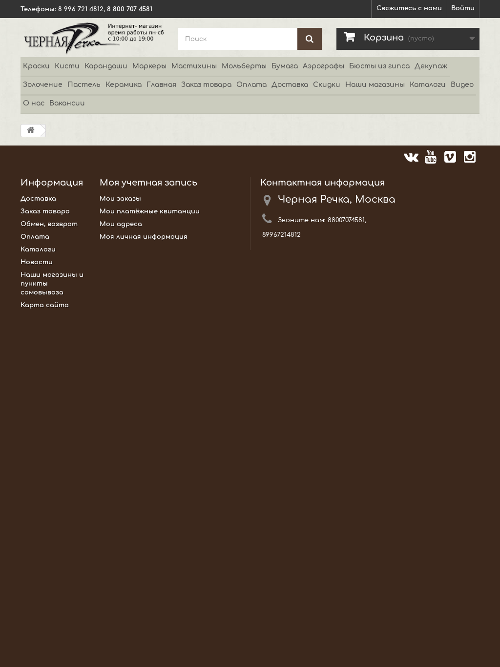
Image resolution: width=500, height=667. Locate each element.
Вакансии (67, 103)
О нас (33, 103)
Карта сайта (45, 305)
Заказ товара (206, 84)
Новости (37, 262)
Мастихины (194, 66)
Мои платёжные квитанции (150, 211)
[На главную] (30, 131)
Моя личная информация (144, 236)
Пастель (84, 84)
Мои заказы (120, 198)
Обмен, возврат (49, 224)
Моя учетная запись (148, 183)
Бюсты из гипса (379, 66)
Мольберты (244, 66)
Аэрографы (323, 66)
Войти (463, 8)
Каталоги (428, 84)
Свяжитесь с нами (409, 8)
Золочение (42, 84)
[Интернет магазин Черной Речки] (92, 38)
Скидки (326, 84)
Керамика (123, 84)
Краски (36, 66)
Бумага (284, 66)
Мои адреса (121, 224)
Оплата (251, 84)
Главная (161, 84)
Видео (462, 84)
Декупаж (431, 66)
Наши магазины (375, 84)
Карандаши (105, 66)
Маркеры (149, 66)
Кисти (67, 66)
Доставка (289, 84)
